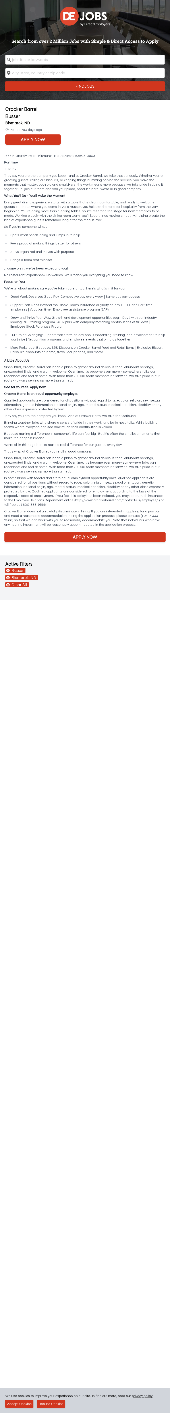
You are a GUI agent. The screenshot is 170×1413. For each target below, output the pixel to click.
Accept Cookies (19, 1403)
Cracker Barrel (21, 109)
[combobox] (85, 60)
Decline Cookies (51, 1403)
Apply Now (33, 139)
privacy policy (142, 1395)
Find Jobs (85, 86)
